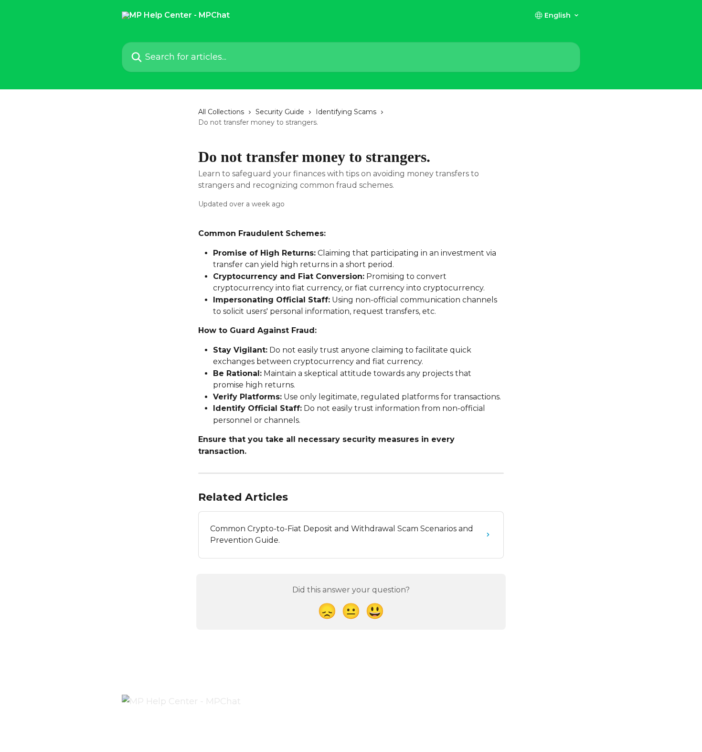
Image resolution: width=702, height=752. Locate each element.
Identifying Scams (346, 111)
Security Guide (279, 111)
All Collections (221, 111)
